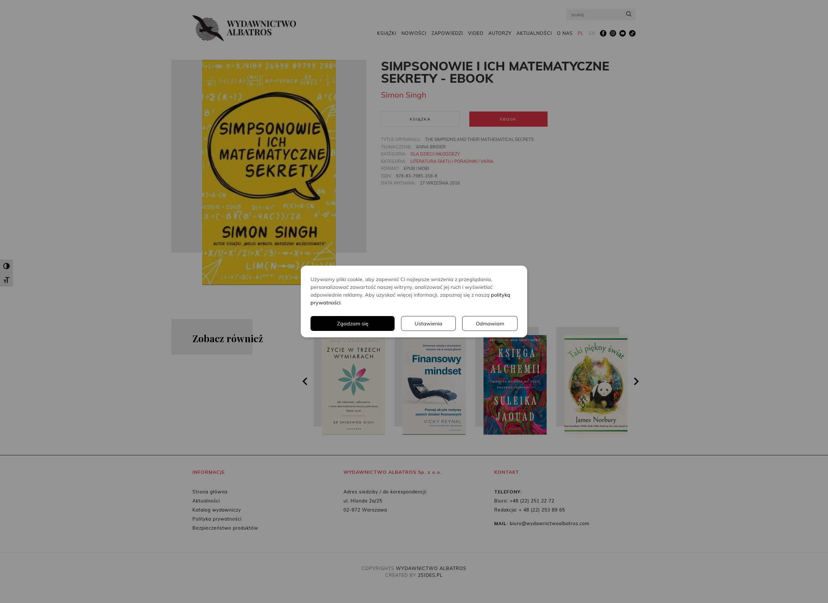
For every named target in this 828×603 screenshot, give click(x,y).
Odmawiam (490, 323)
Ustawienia (428, 323)
